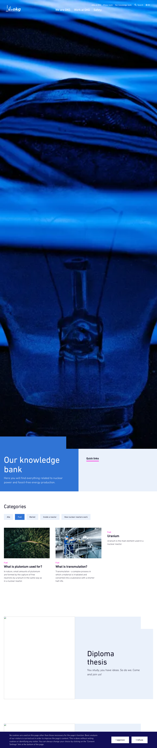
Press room (108, 5)
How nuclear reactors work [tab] (76, 517)
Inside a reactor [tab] (50, 517)
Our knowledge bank (123, 5)
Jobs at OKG (96, 5)
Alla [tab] (8, 517)
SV (149, 5)
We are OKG (62, 9)
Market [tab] (32, 517)
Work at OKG (82, 9)
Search (140, 5)
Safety (98, 9)
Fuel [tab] (20, 517)
